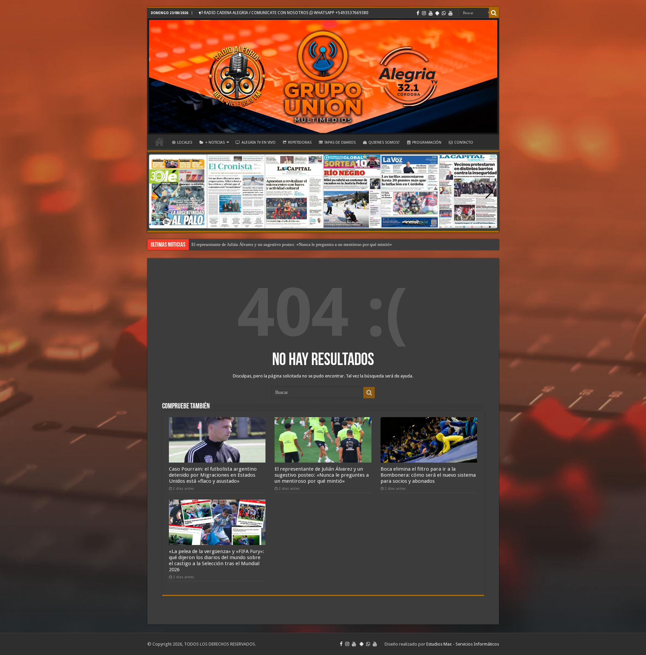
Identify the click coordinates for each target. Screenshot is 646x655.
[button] (489, 191)
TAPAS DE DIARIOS (340, 142)
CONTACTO (463, 142)
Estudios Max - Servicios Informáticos (462, 644)
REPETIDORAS (300, 142)
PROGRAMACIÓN (426, 142)
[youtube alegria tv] (450, 13)
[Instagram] (424, 13)
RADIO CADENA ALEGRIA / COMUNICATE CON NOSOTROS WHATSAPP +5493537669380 (285, 12)
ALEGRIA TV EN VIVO (259, 142)
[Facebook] (418, 13)
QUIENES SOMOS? (384, 142)
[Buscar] (494, 13)
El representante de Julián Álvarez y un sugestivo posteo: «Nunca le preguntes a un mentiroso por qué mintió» (322, 475)
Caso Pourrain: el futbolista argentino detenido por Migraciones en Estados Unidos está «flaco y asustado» (213, 475)
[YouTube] (430, 13)
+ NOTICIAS (215, 142)
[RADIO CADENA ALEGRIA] (323, 76)
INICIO (159, 142)
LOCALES (184, 142)
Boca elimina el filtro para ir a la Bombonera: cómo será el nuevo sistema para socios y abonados (279, 244)
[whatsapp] (443, 13)
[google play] (437, 13)
